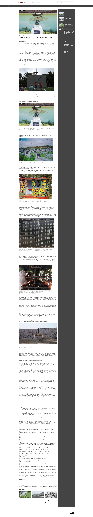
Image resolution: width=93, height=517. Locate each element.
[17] (28, 374)
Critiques (65, 49)
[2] (36, 54)
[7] (40, 203)
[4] (38, 101)
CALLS (15, 6)
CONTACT (26, 6)
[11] (42, 303)
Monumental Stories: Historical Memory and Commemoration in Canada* (48, 487)
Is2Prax (23, 479)
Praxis (25, 35)
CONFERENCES (32, 6)
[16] (42, 365)
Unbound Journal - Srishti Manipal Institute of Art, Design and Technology (29, 515)
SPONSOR (38, 6)
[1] (32, 45)
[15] (42, 362)
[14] (41, 315)
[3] (23, 100)
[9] (50, 207)
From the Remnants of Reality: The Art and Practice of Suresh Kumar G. (69, 51)
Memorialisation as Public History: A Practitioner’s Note (68, 37)
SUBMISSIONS (20, 6)
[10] (24, 211)
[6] (32, 168)
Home (2, 6)
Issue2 (23, 35)
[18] (43, 394)
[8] (43, 204)
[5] (19, 439)
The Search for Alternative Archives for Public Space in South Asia (28, 487)
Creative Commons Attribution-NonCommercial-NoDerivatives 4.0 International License (65, 514)
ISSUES (10, 6)
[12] (35, 306)
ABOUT (6, 6)
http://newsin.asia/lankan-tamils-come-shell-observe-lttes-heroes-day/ (41, 444)
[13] (27, 308)
